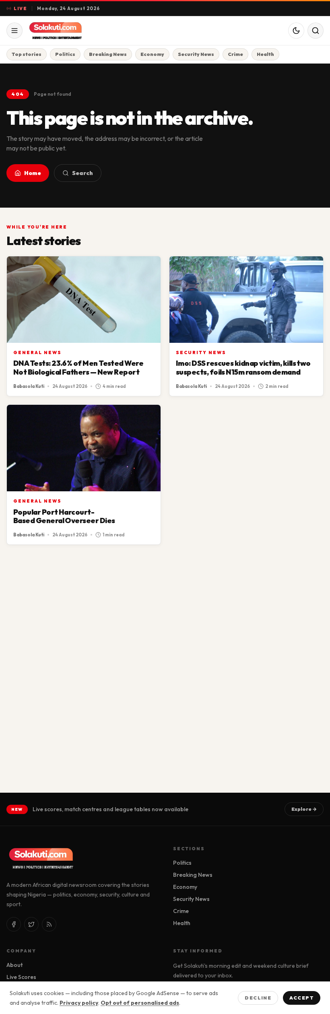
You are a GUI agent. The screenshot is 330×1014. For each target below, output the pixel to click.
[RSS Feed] (49, 924)
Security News (196, 54)
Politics (65, 54)
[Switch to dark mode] (296, 31)
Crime (235, 54)
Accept (301, 998)
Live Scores (21, 977)
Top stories (26, 54)
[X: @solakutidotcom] (31, 924)
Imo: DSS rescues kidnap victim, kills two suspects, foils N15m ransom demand (243, 368)
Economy (152, 54)
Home (32, 173)
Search (82, 173)
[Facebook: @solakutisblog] (13, 924)
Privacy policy (79, 1002)
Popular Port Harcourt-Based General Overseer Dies (64, 516)
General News (37, 352)
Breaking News (108, 54)
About (14, 965)
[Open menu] (14, 31)
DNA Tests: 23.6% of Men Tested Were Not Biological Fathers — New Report (78, 368)
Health (265, 54)
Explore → (304, 809)
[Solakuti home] (69, 30)
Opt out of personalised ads (140, 1002)
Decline (258, 998)
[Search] (315, 31)
